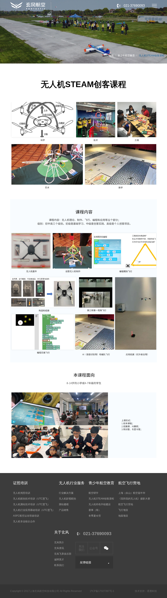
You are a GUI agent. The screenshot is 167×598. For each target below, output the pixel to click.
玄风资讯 (59, 548)
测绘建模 (64, 504)
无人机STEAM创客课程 (151, 55)
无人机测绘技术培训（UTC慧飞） (31, 504)
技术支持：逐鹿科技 (146, 591)
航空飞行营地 (125, 504)
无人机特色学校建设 (100, 504)
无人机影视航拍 (67, 498)
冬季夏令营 (95, 515)
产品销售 (64, 510)
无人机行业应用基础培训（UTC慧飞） (34, 510)
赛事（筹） (95, 510)
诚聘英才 (59, 559)
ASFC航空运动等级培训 (26, 515)
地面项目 (123, 515)
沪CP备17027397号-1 (102, 591)
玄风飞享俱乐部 (62, 553)
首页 (111, 55)
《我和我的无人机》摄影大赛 (134, 498)
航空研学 (93, 493)
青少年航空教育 (126, 55)
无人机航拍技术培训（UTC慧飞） (31, 498)
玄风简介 (59, 542)
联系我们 (59, 565)
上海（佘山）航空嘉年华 (131, 493)
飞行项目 (123, 510)
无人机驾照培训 (21, 493)
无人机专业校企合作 (24, 521)
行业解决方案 (66, 493)
